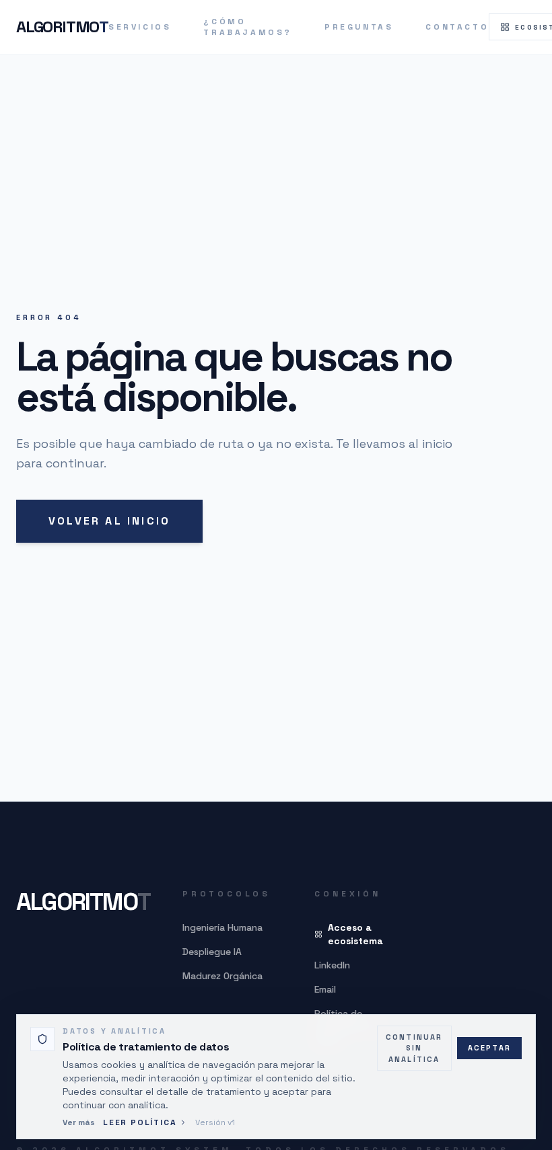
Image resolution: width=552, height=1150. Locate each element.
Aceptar (489, 1047)
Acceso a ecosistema (355, 934)
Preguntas (358, 27)
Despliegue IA (212, 952)
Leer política (139, 1122)
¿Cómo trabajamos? (247, 27)
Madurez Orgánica (222, 976)
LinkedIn (332, 965)
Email (325, 989)
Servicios (139, 27)
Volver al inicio (109, 521)
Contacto (457, 27)
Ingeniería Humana (222, 927)
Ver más (79, 1122)
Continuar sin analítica (414, 1048)
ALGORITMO (62, 26)
